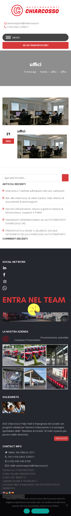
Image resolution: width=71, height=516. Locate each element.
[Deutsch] (6, 492)
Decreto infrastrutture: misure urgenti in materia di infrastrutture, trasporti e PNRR (34, 210)
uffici (53, 71)
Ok (26, 511)
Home (43, 71)
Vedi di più (61, 438)
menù (16, 37)
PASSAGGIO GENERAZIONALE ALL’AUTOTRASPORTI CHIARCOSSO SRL (35, 221)
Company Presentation (27, 340)
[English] (3, 492)
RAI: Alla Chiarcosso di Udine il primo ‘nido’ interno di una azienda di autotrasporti (34, 199)
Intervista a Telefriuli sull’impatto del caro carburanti (34, 190)
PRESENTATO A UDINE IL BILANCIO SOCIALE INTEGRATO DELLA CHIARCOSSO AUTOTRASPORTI (35, 232)
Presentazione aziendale (54, 337)
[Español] (12, 492)
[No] (67, 505)
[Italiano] (9, 492)
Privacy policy (40, 511)
